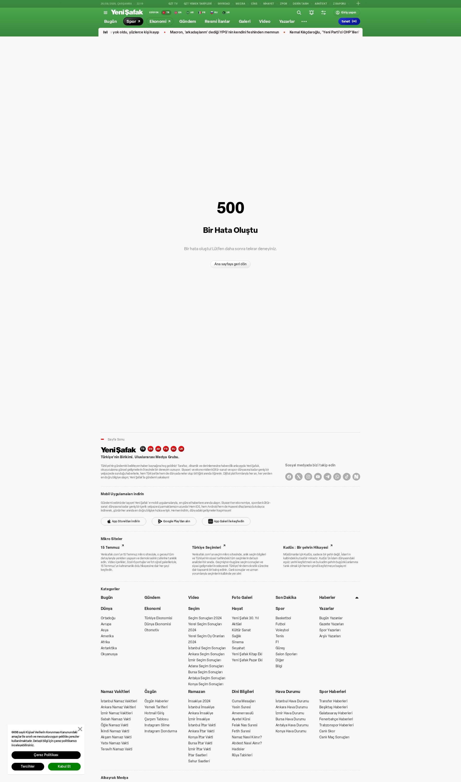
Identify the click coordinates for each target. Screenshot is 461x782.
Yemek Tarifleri (156, 707)
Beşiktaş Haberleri (333, 707)
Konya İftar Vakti (200, 737)
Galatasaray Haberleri (335, 713)
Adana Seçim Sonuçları (206, 666)
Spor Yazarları (329, 630)
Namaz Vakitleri (115, 691)
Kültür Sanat (241, 630)
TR (143, 449)
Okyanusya (109, 654)
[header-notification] (311, 12)
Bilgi (279, 666)
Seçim (194, 608)
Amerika (107, 636)
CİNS (254, 3)
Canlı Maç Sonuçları (334, 737)
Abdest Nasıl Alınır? (247, 743)
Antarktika (109, 648)
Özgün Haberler (157, 701)
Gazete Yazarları (331, 624)
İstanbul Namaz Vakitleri (119, 701)
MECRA (240, 3)
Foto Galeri (242, 597)
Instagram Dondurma (161, 731)
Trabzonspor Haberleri (336, 725)
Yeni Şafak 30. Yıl (245, 618)
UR (181, 449)
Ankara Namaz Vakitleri (118, 707)
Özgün (151, 691)
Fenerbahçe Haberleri (336, 719)
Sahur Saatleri (199, 761)
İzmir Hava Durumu (290, 713)
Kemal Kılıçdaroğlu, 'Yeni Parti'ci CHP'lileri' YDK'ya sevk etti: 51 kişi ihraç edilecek (344, 32)
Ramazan (196, 691)
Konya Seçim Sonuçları (205, 684)
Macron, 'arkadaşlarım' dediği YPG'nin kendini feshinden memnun (211, 32)
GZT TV (173, 3)
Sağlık (236, 636)
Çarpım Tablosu (156, 719)
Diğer (280, 660)
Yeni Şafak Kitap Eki (247, 654)
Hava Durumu (288, 691)
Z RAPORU (339, 3)
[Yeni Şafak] (127, 12)
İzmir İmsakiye (199, 719)
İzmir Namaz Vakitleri (117, 713)
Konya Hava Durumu (291, 731)
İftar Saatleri (197, 755)
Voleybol (282, 630)
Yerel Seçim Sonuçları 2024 (205, 627)
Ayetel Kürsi (241, 719)
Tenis (280, 636)
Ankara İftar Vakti (201, 731)
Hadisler (238, 749)
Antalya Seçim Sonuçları (206, 678)
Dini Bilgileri (243, 691)
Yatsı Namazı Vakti (115, 743)
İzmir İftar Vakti (199, 749)
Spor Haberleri (332, 691)
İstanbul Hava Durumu (292, 701)
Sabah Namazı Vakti (116, 719)
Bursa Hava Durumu (291, 719)
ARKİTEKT (321, 3)
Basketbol (283, 618)
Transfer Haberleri (333, 701)
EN (150, 449)
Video (193, 597)
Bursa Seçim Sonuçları (205, 672)
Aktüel (237, 624)
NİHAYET (268, 3)
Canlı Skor (327, 731)
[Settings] (304, 21)
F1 (277, 642)
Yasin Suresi (241, 707)
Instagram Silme (157, 725)
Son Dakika (286, 597)
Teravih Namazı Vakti (117, 749)
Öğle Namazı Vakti (114, 725)
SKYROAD (224, 3)
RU (174, 449)
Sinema (238, 642)
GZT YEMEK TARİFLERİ (198, 3)
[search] (299, 12)
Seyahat (238, 648)
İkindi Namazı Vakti (115, 731)
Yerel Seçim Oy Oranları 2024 (206, 639)
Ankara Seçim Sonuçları (206, 654)
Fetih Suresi (241, 731)
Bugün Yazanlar (331, 618)
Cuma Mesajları (243, 701)
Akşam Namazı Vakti (116, 737)
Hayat (237, 608)
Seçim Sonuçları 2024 (205, 618)
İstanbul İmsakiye (201, 707)
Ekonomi (153, 608)
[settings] (323, 12)
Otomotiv (152, 630)
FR (166, 449)
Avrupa (106, 624)
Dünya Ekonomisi (158, 624)
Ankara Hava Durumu (292, 707)
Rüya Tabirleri (242, 755)
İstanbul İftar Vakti (202, 725)
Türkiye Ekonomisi (158, 618)
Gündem (152, 597)
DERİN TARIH (301, 3)
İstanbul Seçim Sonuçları (207, 648)
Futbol (280, 624)
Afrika (105, 642)
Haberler (327, 597)
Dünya (107, 608)
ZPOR (283, 3)
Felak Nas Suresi (244, 725)
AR (158, 449)
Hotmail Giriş (154, 713)
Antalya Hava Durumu (292, 725)
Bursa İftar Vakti (200, 743)
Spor (280, 608)
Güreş (280, 648)
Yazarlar (326, 608)
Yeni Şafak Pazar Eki (247, 660)
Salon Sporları (286, 654)
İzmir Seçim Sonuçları (204, 660)
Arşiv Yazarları (330, 636)
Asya (104, 630)
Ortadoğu (108, 618)
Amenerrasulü (242, 713)
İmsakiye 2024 (199, 701)
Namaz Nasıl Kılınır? (247, 737)
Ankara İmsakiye (200, 713)
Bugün (107, 597)
